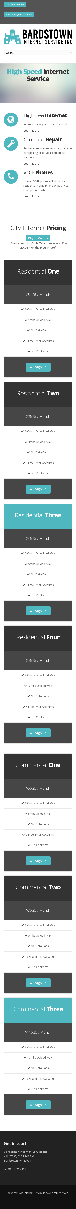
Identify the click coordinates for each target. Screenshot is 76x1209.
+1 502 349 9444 (15, 4)
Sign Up (40, 367)
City (30, 238)
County (43, 238)
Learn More (31, 130)
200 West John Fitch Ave (19, 14)
